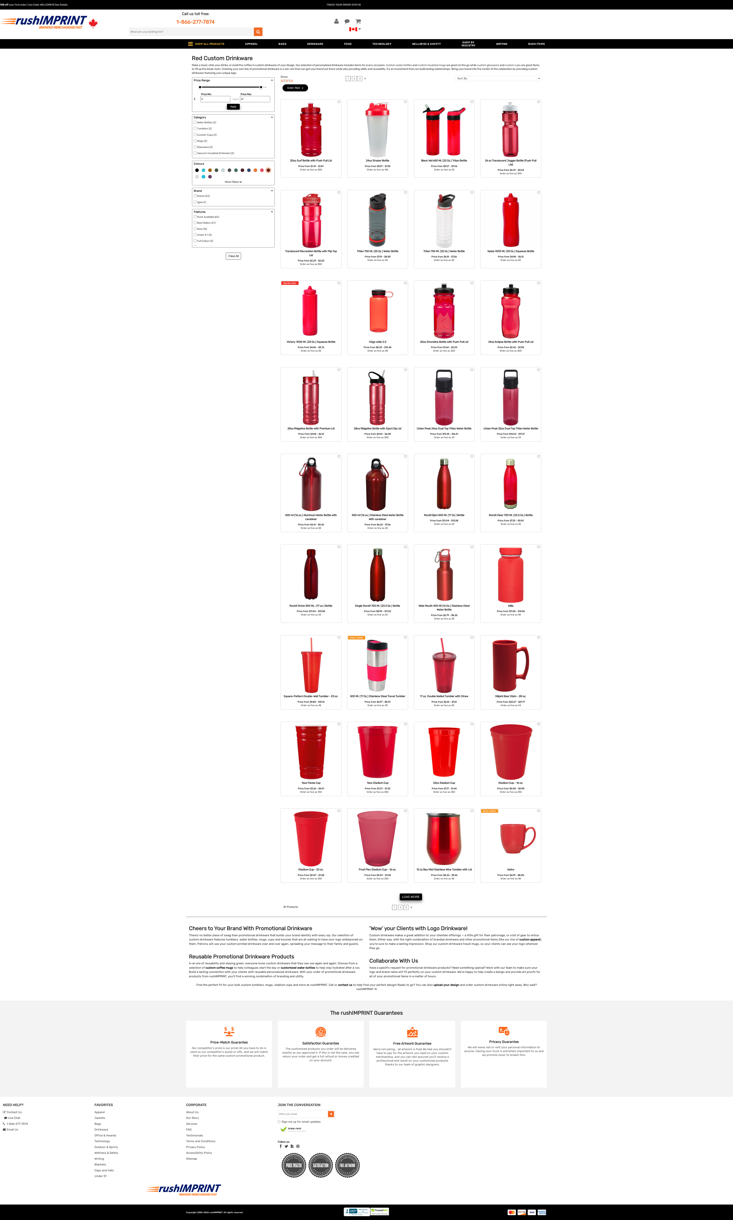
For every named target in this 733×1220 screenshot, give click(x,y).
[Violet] (210, 176)
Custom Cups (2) (207, 134)
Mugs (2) (202, 140)
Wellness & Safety (106, 1153)
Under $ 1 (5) (204, 234)
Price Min (206, 94)
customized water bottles (298, 967)
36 (282, 80)
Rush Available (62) (208, 216)
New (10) (202, 228)
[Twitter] (286, 1146)
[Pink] (262, 169)
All (291, 80)
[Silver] (197, 176)
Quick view (311, 122)
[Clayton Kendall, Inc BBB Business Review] (357, 1215)
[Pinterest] (297, 1146)
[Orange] (255, 169)
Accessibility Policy (199, 1153)
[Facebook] (281, 1146)
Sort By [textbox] (462, 78)
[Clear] (223, 169)
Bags (97, 1124)
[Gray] (229, 169)
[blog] (292, 1146)
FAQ (188, 1129)
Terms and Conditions (201, 1141)
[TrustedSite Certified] (293, 1130)
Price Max (246, 94)
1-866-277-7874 (195, 22)
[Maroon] (242, 169)
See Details (61, 4)
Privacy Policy (195, 1147)
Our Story (192, 1118)
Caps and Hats (104, 1170)
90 (286, 80)
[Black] (197, 169)
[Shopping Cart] (358, 21)
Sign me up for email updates (301, 1121)
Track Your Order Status (344, 4)
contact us (345, 985)
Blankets (100, 1164)
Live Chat (13, 1118)
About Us (192, 1112)
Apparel (99, 1112)
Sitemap (191, 1158)
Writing (99, 1158)
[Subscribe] (331, 1114)
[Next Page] (365, 79)
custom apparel (529, 939)
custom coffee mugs (219, 967)
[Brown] (210, 169)
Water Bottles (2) (206, 122)
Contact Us (14, 1112)
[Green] (236, 169)
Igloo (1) (201, 202)
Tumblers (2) (204, 128)
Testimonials (194, 1135)
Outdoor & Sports (106, 1147)
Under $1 (100, 1176)
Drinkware (101, 1129)
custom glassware (488, 65)
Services (191, 1124)
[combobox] (497, 78)
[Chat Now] (347, 21)
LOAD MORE (411, 896)
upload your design (446, 985)
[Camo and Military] (216, 169)
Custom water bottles (399, 65)
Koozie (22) (203, 195)
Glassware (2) (205, 147)
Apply (233, 106)
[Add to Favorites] (338, 102)
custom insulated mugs (432, 65)
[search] (258, 31)
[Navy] (249, 169)
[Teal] (203, 176)
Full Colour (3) (205, 240)
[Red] (268, 169)
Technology (102, 1141)
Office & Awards (105, 1135)
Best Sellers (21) (206, 222)
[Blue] (203, 169)
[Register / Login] (336, 21)
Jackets (99, 1118)
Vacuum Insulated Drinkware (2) (215, 153)
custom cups (513, 65)
